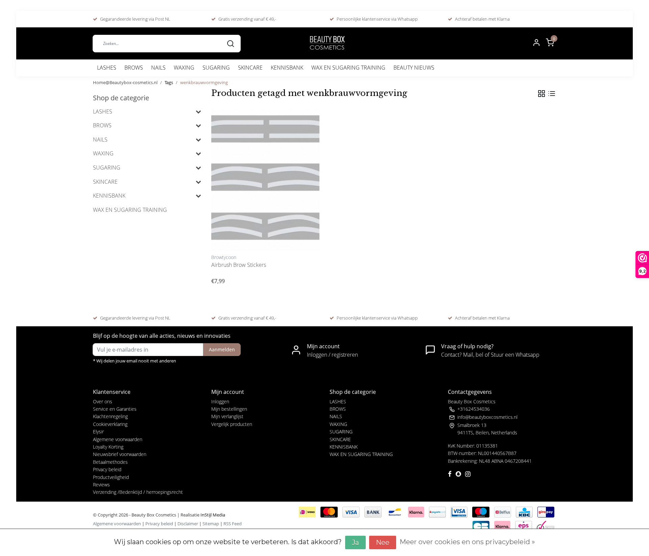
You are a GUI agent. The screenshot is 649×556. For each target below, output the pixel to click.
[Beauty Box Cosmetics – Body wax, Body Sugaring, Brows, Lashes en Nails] (327, 43)
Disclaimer (187, 524)
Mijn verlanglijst (227, 416)
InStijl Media (212, 515)
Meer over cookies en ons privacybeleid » (467, 542)
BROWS (133, 67)
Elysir (98, 431)
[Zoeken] (230, 43)
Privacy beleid (107, 469)
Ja (355, 542)
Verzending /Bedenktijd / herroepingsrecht (138, 492)
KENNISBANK (287, 67)
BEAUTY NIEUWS (413, 67)
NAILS (158, 67)
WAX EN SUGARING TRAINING (348, 67)
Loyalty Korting (108, 447)
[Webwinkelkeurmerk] (545, 525)
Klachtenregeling (110, 416)
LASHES (106, 67)
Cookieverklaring (110, 424)
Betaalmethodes (110, 462)
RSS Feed (232, 524)
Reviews (101, 484)
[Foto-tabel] (541, 93)
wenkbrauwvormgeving (204, 82)
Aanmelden (222, 349)
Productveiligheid (111, 477)
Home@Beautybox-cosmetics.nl (125, 82)
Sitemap (210, 524)
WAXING (184, 67)
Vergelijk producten (231, 424)
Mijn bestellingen (229, 409)
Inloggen (220, 401)
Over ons (102, 401)
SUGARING (216, 67)
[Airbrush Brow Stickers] (265, 180)
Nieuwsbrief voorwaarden (119, 454)
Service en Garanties (115, 409)
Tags (169, 82)
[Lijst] (551, 93)
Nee (382, 542)
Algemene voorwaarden (117, 439)
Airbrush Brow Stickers (238, 265)
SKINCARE (250, 67)
